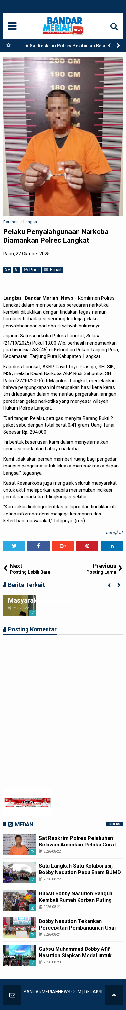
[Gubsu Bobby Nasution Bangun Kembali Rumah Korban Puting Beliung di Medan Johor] (19, 900)
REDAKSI (93, 991)
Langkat (114, 532)
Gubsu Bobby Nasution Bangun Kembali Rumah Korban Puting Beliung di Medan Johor (75, 900)
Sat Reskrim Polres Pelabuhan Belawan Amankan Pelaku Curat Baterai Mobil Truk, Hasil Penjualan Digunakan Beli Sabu (69, 47)
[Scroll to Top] (114, 995)
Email (55, 269)
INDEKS (114, 824)
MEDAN (24, 824)
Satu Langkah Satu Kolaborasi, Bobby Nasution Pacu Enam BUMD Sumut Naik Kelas (80, 872)
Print (34, 269)
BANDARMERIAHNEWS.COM (52, 991)
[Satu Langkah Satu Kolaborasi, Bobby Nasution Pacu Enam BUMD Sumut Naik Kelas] (19, 872)
